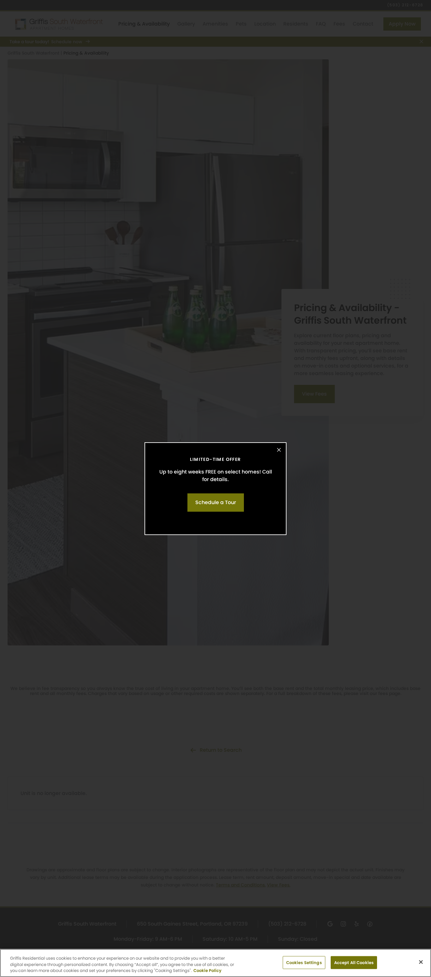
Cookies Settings (304, 962)
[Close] (279, 450)
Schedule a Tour (215, 502)
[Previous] (11, 488)
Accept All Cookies (354, 962)
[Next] (420, 488)
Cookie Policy (207, 971)
